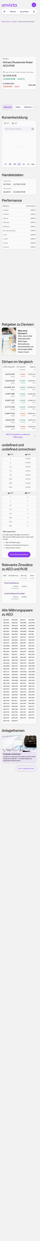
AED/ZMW (31, 666)
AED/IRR (6, 654)
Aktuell (13, 11)
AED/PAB (15, 689)
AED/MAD (23, 674)
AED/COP (23, 663)
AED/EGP (15, 620)
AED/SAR (6, 698)
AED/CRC (6, 640)
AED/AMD (23, 623)
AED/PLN (23, 692)
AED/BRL (31, 631)
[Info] (6, 123)
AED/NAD (23, 680)
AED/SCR (6, 700)
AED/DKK (15, 640)
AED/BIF (31, 634)
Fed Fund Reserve (11, 583)
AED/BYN (15, 721)
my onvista (24, 11)
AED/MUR (31, 674)
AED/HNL (31, 649)
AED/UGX (6, 715)
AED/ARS (14, 623)
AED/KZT (31, 660)
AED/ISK (14, 654)
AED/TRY (23, 712)
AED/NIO (23, 683)
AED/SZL (23, 706)
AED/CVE (23, 660)
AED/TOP (23, 709)
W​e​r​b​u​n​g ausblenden (27, 38)
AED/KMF (31, 663)
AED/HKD (6, 651)
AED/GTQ (31, 646)
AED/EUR (15, 643)
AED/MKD (6, 677)
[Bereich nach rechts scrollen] (34, 107)
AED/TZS (6, 709)
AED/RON (6, 695)
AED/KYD (31, 657)
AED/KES (14, 663)
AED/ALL (23, 620)
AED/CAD (15, 660)
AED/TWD (6, 683)
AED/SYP (31, 706)
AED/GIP (23, 646)
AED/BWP (23, 631)
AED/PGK (23, 689)
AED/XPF (14, 637)
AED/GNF (6, 649)
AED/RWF (31, 692)
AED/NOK (15, 686)
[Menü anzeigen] (4, 11)
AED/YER (14, 657)
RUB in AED (32, 85)
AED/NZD (15, 683)
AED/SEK (14, 698)
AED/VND (6, 721)
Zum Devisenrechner (19, 554)
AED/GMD (6, 646)
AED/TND (15, 712)
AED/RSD (31, 698)
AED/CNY (31, 637)
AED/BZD (23, 628)
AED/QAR (6, 663)
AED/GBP (6, 634)
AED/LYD (6, 672)
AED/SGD (23, 700)
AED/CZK (6, 712)
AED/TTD (31, 709)
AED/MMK (15, 680)
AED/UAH (15, 715)
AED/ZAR (23, 703)
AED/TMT (31, 712)
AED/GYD (15, 649)
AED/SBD (23, 695)
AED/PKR (6, 689)
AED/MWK (31, 672)
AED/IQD (31, 651)
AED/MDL (31, 677)
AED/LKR (6, 703)
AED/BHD (31, 625)
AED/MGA (23, 672)
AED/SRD (15, 706)
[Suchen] (32, 129)
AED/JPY (6, 657)
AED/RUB (15, 695)
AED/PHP (15, 692)
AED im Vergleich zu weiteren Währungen (18, 435)
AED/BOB (15, 631)
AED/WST (31, 695)
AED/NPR (31, 680)
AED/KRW (6, 706)
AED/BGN (23, 634)
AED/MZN (15, 677)
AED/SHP (15, 703)
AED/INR (14, 651)
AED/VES (31, 718)
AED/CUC (15, 666)
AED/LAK (15, 669)
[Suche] (34, 11)
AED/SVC (6, 643)
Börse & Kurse (6, 22)
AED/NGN (31, 683)
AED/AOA (6, 623)
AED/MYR (6, 674)
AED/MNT (6, 680)
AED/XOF (6, 637)
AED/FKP (23, 643)
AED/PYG (31, 689)
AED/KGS (6, 669)
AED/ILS (22, 654)
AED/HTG (23, 649)
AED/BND (15, 634)
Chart (18, 107)
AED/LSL (23, 669)
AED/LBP (31, 669)
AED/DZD (31, 620)
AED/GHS (15, 646)
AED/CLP (23, 637)
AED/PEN (6, 692)
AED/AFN (6, 620)
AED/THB (15, 709)
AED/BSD (23, 625)
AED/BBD (15, 628)
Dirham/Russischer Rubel (26, 22)
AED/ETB (6, 625)
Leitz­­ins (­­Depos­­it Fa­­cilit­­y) (14, 593)
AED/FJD (31, 643)
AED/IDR (23, 651)
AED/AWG (31, 623)
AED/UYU (31, 715)
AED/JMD (31, 654)
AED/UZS (6, 718)
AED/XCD (31, 686)
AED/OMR (23, 686)
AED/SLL (14, 700)
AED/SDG (31, 703)
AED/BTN (6, 631)
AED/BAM (6, 666)
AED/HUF (23, 715)
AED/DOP (31, 640)
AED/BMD (31, 628)
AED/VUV (23, 718)
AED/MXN (23, 677)
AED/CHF (23, 698)
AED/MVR (15, 674)
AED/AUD (15, 625)
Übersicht (8, 107)
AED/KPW (6, 686)
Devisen (14, 22)
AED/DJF (23, 640)
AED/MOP (15, 672)
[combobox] (19, 128)
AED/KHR (6, 660)
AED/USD (15, 718)
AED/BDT (6, 628)
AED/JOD (23, 657)
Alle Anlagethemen (26, 768)
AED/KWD (23, 666)
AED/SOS (31, 700)
